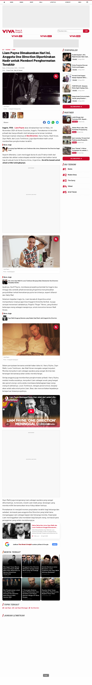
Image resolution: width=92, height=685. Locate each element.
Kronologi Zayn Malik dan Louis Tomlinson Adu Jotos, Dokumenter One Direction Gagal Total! (34, 149)
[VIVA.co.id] (13, 31)
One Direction (32, 136)
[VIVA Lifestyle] (45, 36)
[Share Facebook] (44, 122)
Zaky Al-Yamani (18, 70)
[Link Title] (67, 57)
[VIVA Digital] (16, 36)
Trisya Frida (9, 70)
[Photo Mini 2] (13, 115)
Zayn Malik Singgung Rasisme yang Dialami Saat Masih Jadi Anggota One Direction (32, 318)
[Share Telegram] (57, 122)
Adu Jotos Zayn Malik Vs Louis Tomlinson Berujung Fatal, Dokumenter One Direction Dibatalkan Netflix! (33, 281)
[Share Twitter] (49, 122)
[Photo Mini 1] (5, 115)
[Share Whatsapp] (53, 122)
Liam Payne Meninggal (21, 608)
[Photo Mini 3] (20, 115)
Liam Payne (19, 128)
